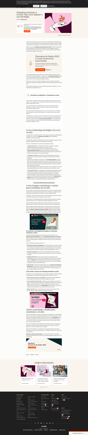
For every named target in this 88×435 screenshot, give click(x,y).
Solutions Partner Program (65, 411)
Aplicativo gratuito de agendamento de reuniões (20, 404)
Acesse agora (27, 31)
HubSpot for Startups (65, 416)
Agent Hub (33, 259)
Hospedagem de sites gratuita (32, 417)
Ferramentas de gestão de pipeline (32, 398)
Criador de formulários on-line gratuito (32, 406)
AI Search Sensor (43, 401)
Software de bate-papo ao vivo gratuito (32, 410)
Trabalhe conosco (54, 398)
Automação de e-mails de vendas (20, 414)
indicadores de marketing (43, 136)
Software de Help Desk (31, 403)
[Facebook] (35, 423)
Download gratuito (40, 69)
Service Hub (57, 236)
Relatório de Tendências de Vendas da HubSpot (39, 209)
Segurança (46, 429)
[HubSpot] (44, 426)
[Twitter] (44, 423)
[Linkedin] (47, 423)
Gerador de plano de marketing (44, 404)
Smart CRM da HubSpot (51, 159)
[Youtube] (41, 423)
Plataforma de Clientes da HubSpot (33, 236)
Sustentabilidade (54, 408)
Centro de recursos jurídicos (28, 429)
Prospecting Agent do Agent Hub (33, 150)
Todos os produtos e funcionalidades (19, 398)
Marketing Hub (47, 236)
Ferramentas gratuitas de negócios (45, 407)
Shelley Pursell (24, 19)
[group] (28, 375)
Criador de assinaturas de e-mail (45, 399)
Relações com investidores (55, 404)
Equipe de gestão (53, 400)
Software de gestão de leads (20, 419)
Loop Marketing (55, 317)
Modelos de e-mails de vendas (32, 401)
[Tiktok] (53, 423)
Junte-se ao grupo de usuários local (65, 399)
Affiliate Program (64, 418)
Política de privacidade (38, 429)
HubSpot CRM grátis (19, 401)
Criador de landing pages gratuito (31, 415)
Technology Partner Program (65, 414)
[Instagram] (38, 423)
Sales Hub (53, 236)
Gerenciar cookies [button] (62, 429)
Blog (52, 406)
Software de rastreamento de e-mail (21, 410)
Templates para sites (44, 409)
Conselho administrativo (54, 401)
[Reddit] (50, 423)
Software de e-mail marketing (20, 417)
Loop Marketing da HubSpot (53, 76)
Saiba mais (48, 69)
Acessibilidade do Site (53, 429)
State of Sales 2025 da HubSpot (45, 118)
